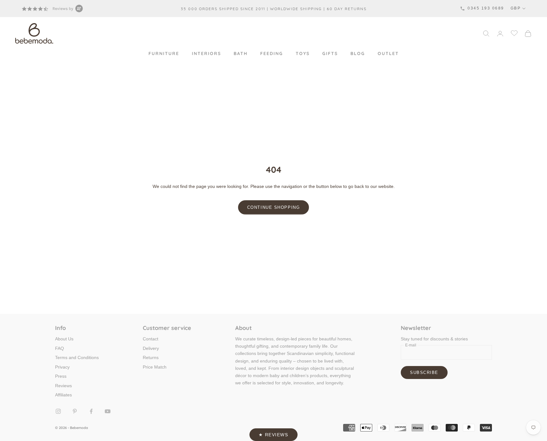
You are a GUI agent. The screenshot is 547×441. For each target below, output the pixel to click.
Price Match (155, 367)
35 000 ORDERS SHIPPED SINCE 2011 (223, 8)
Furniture (163, 53)
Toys (303, 53)
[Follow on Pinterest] (75, 411)
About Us (64, 338)
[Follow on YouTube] (107, 411)
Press (60, 376)
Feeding (271, 53)
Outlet (388, 53)
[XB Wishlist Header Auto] (514, 33)
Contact (150, 338)
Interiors (206, 53)
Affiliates (63, 394)
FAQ (59, 348)
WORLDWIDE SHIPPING (296, 8)
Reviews (63, 385)
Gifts (330, 53)
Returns (151, 357)
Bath (241, 53)
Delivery (151, 348)
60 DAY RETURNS (347, 8)
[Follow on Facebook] (91, 411)
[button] (273, 434)
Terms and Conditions (77, 357)
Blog (357, 53)
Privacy (62, 367)
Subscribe (424, 372)
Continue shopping (273, 207)
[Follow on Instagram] (58, 411)
